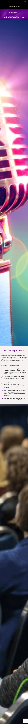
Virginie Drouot (14, 7)
